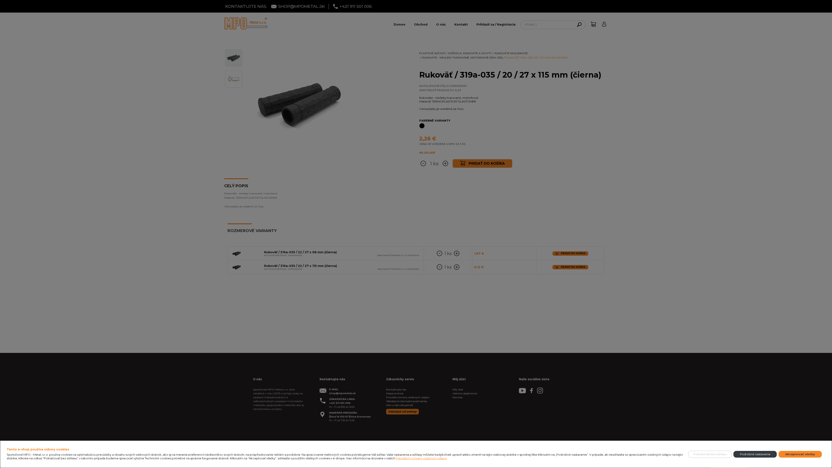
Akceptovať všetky (800, 454)
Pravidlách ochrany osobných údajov (421, 458)
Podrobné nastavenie (755, 454)
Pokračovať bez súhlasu (710, 454)
